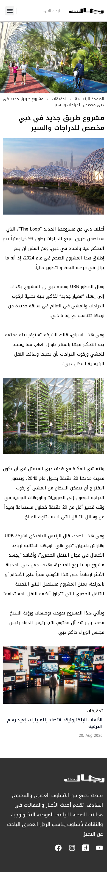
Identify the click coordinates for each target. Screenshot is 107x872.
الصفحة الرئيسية (89, 99)
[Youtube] (99, 847)
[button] (9, 10)
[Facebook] (58, 847)
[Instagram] (72, 847)
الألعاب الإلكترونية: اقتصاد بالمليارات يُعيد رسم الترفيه (55, 723)
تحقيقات (59, 99)
